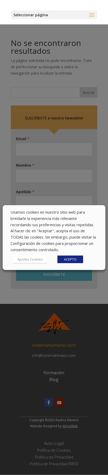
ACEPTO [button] (70, 259)
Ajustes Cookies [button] (30, 259)
